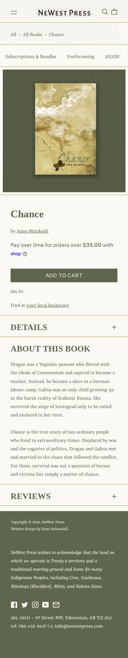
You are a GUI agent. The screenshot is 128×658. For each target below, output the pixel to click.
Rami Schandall (54, 529)
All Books (32, 35)
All (13, 35)
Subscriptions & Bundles (31, 57)
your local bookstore (47, 305)
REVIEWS (31, 496)
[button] (105, 11)
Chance (56, 35)
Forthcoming (80, 57)
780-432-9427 (32, 626)
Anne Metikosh (32, 231)
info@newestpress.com (79, 626)
